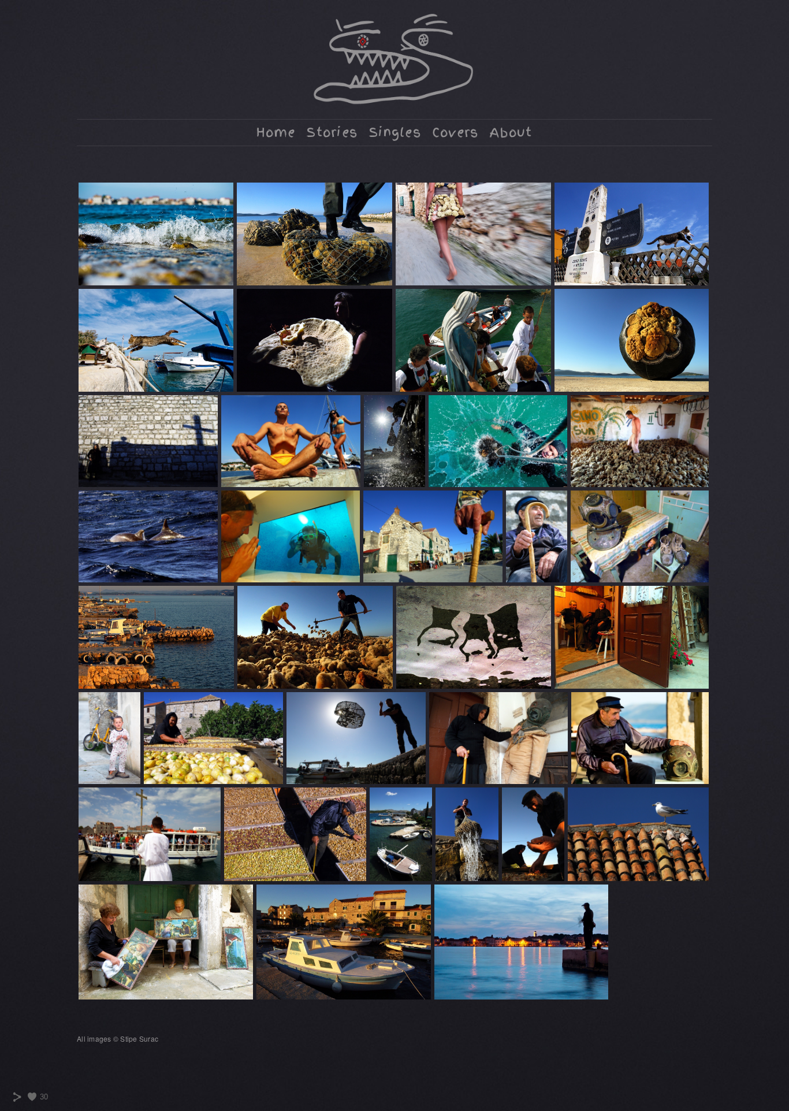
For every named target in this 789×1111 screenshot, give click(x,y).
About (511, 133)
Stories (332, 133)
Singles (395, 133)
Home (275, 133)
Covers (456, 133)
